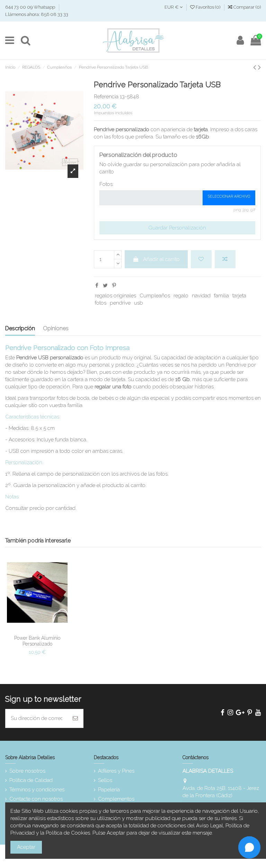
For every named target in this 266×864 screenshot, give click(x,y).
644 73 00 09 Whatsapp (30, 7)
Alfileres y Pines (116, 771)
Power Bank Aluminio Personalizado (37, 641)
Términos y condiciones (36, 789)
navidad (201, 295)
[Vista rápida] (37, 634)
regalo (181, 295)
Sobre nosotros (27, 771)
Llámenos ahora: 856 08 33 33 (36, 14)
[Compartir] (96, 285)
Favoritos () (208, 7)
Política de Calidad (31, 780)
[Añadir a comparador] (225, 259)
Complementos (116, 799)
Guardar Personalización (177, 228)
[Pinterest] (114, 285)
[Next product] (259, 67)
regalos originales (115, 295)
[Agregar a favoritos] (201, 259)
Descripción (20, 328)
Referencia (106, 96)
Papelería (109, 789)
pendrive (120, 303)
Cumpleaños (155, 295)
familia (221, 295)
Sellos (105, 780)
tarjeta (239, 295)
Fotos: (106, 184)
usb (138, 303)
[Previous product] (255, 67)
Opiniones (56, 328)
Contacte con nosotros (36, 799)
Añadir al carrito (161, 259)
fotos (100, 303)
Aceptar (26, 847)
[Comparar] (42, 624)
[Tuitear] (105, 285)
